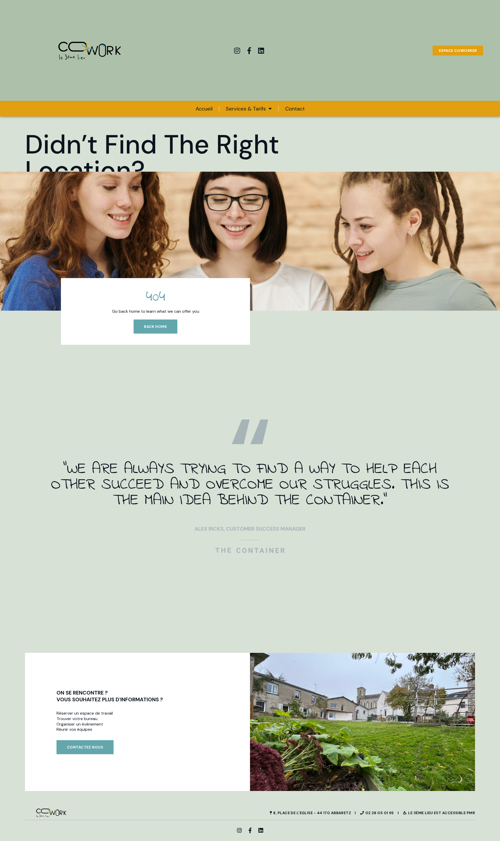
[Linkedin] (261, 50)
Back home (155, 326)
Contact (295, 108)
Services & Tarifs (246, 108)
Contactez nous (85, 747)
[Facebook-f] (249, 50)
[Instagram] (237, 50)
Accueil (204, 108)
